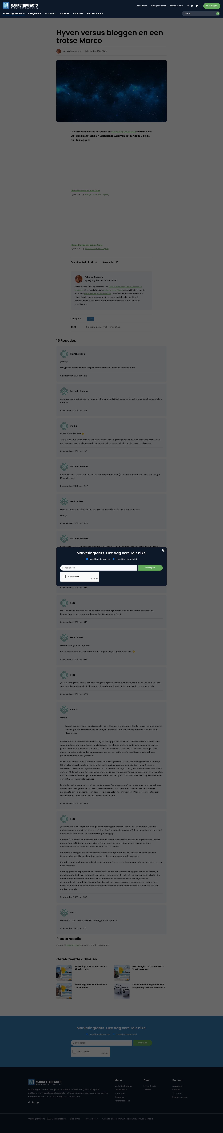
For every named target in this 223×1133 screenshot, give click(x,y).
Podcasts (78, 13)
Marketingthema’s (12, 13)
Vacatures (50, 13)
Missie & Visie (176, 5)
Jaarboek (64, 13)
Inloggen (213, 5)
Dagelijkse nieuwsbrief (99, 559)
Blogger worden (158, 5)
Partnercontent (95, 13)
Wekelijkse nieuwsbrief (126, 559)
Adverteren (142, 5)
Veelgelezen (34, 13)
